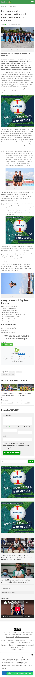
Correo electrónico (24, 428)
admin (6, 24)
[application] (17, 609)
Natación (4, 6)
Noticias (13, 6)
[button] (32, 654)
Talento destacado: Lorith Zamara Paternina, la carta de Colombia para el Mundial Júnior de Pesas (17, 557)
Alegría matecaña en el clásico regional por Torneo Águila (25, 397)
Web (4, 436)
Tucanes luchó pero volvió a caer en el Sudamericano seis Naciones (8, 397)
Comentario (7, 415)
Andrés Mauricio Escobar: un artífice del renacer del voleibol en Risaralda (17, 581)
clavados (12, 372)
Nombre (6, 427)
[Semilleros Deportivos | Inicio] (7, 2)
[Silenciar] (29, 616)
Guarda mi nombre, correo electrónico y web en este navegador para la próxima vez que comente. (16, 445)
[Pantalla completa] (31, 616)
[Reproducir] (3, 616)
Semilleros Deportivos (8, 374)
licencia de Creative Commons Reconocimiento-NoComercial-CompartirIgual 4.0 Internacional (17, 634)
